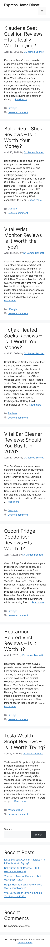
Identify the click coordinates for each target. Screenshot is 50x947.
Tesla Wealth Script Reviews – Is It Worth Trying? (25, 741)
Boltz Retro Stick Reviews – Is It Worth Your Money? (23, 137)
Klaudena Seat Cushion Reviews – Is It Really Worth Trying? (23, 36)
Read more (21, 99)
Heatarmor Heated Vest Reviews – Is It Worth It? (20, 640)
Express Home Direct (22, 5)
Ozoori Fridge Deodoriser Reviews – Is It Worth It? (20, 539)
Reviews (12, 413)
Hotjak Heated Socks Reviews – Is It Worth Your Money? (23, 338)
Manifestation (15, 810)
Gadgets (13, 208)
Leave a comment (18, 112)
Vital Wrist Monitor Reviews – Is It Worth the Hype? (25, 238)
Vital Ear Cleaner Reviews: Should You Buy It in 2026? (23, 442)
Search (8, 829)
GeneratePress (25, 942)
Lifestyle (12, 108)
